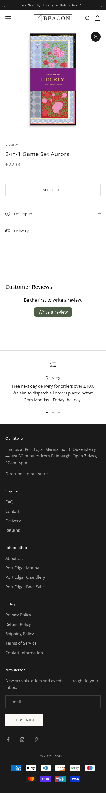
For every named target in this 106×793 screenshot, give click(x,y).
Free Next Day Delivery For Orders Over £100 (53, 5)
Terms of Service (20, 643)
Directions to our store (26, 473)
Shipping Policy (19, 633)
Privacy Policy (18, 614)
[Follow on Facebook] (8, 739)
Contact (12, 511)
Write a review (53, 312)
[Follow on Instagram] (22, 739)
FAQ (9, 501)
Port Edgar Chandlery (25, 577)
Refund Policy (18, 624)
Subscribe (24, 719)
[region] (53, 382)
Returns (12, 530)
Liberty (11, 144)
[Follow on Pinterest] (36, 739)
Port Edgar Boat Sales (25, 586)
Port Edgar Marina (22, 567)
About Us (14, 558)
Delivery (13, 520)
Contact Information (24, 652)
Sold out (53, 189)
